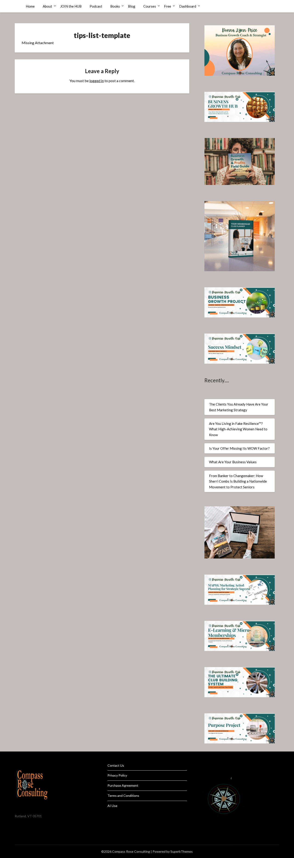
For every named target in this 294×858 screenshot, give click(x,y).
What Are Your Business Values (233, 462)
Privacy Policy (117, 775)
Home (30, 6)
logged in (96, 80)
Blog (131, 6)
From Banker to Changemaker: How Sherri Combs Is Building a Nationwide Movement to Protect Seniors (238, 481)
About (47, 6)
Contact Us (115, 765)
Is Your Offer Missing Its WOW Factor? (239, 448)
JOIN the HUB (71, 6)
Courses (149, 6)
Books (115, 6)
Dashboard (187, 6)
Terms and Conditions (123, 796)
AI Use (112, 806)
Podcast (96, 6)
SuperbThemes (181, 851)
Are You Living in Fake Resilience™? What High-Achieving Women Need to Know (238, 429)
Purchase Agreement (122, 785)
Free (167, 6)
